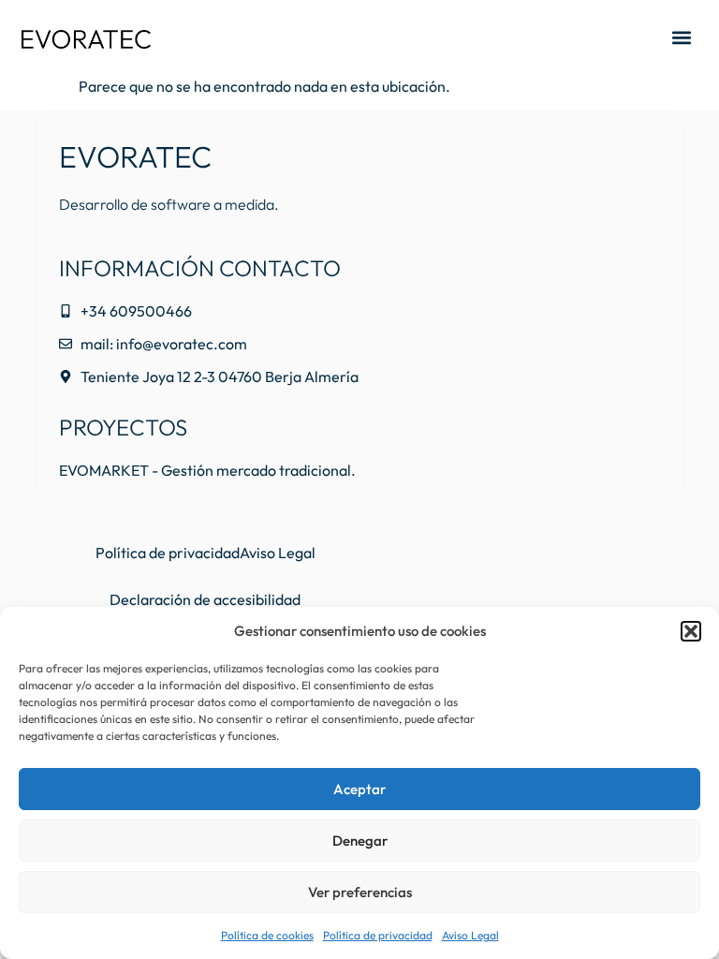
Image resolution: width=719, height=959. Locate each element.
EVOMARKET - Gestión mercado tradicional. (207, 470)
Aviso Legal (470, 935)
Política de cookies (267, 935)
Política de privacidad (378, 935)
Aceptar (359, 789)
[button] (691, 631)
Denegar (360, 840)
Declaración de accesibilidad (205, 599)
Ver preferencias (360, 892)
